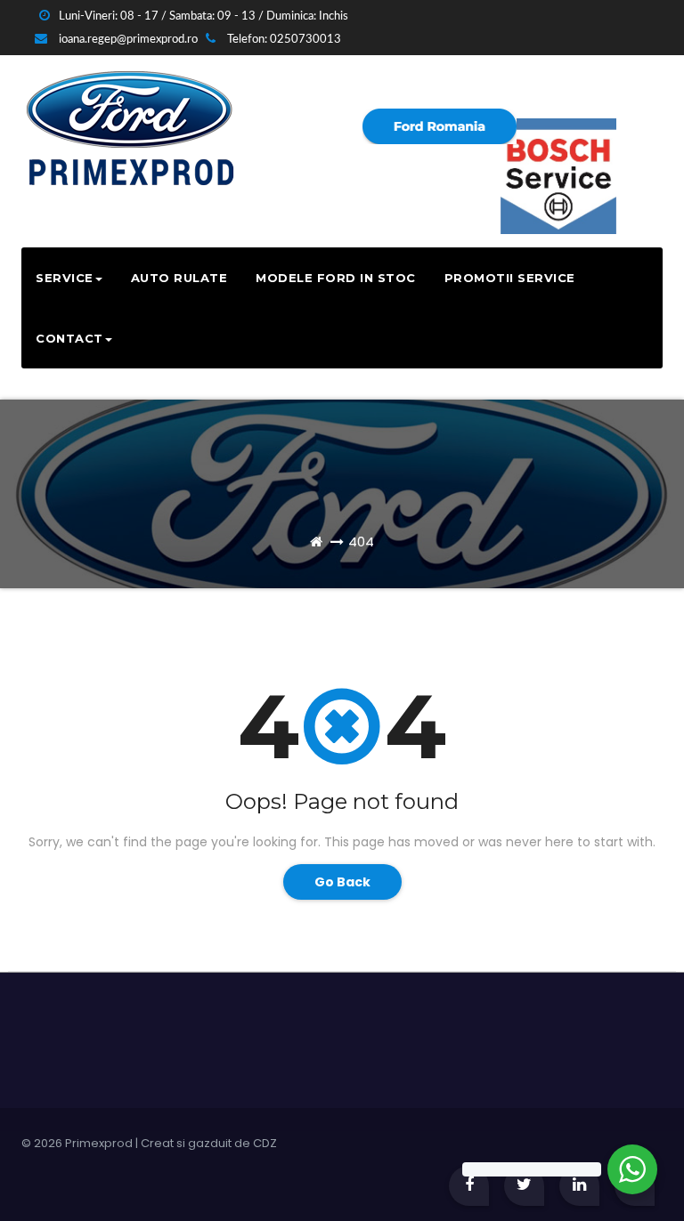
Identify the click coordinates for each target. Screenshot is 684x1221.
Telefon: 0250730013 (282, 39)
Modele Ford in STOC (336, 278)
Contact (69, 338)
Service (65, 278)
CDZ (265, 1143)
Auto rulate (179, 278)
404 (361, 541)
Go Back (342, 882)
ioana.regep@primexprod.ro (127, 39)
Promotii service (509, 278)
